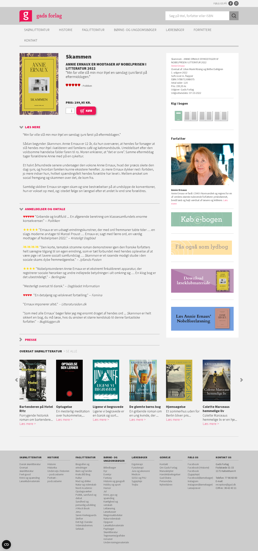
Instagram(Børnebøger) (200, 484)
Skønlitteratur (36, 30)
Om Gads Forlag (168, 467)
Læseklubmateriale (29, 481)
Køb (89, 110)
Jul (105, 491)
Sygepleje (137, 481)
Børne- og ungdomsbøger (135, 30)
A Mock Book (83, 508)
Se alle (71, 351)
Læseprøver (194, 488)
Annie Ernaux (178, 65)
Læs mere (32, 127)
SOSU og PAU (139, 477)
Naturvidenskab (112, 518)
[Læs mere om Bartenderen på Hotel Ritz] (36, 380)
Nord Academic (84, 488)
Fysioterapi (138, 467)
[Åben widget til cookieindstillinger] (6, 544)
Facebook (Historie (198, 467)
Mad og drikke (83, 481)
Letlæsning (109, 508)
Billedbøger (110, 467)
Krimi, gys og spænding (110, 496)
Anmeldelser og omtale (45, 209)
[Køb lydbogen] (202, 248)
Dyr (105, 471)
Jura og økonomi (141, 471)
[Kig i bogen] (202, 116)
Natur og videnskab (86, 484)
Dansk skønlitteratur (30, 464)
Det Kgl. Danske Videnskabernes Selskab (84, 525)
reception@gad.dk (226, 484)
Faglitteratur (93, 30)
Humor (107, 488)
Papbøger (109, 528)
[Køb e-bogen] (202, 219)
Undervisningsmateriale (116, 542)
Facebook (230, 3)
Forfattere (203, 30)
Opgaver (108, 522)
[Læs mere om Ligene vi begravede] (110, 380)
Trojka (135, 484)
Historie (66, 30)
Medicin (136, 474)
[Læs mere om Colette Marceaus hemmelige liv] (220, 380)
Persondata (166, 481)
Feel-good (25, 474)
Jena (78, 511)
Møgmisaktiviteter (113, 515)
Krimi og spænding (29, 477)
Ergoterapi (137, 464)
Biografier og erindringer (82, 465)
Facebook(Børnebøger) (200, 477)
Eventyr (107, 474)
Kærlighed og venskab (111, 503)
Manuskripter (166, 471)
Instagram (236, 3)
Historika (52, 467)
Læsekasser (110, 511)
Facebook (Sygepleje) (194, 472)
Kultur (79, 477)
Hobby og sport (112, 484)
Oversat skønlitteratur (26, 469)
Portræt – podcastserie (54, 479)
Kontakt (30, 40)
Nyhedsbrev (166, 484)
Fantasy (108, 477)
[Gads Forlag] (36, 17)
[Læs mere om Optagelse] (73, 380)
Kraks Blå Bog (83, 474)
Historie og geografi (114, 481)
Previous (16, 380)
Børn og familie (84, 471)
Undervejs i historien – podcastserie (58, 472)
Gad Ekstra (165, 477)
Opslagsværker (84, 491)
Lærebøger (175, 30)
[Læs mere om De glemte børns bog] (146, 380)
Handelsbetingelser (170, 474)
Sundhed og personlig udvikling (86, 503)
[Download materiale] (202, 281)
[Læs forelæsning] (202, 319)
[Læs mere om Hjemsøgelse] (183, 380)
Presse (31, 339)
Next (241, 380)
